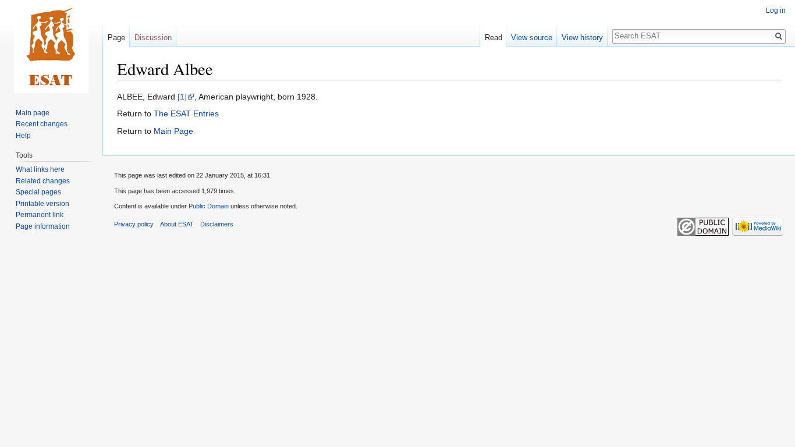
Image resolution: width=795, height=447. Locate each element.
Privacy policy (134, 224)
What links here (40, 169)
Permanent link (39, 215)
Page (116, 37)
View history (582, 37)
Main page (32, 113)
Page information (43, 226)
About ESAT (177, 224)
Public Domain (209, 206)
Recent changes (42, 124)
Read (493, 37)
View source (531, 37)
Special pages (38, 192)
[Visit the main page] (51, 46)
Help (23, 136)
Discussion (153, 37)
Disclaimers (216, 224)
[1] (182, 96)
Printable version (42, 204)
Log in (776, 10)
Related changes (43, 181)
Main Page (173, 131)
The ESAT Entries (186, 113)
